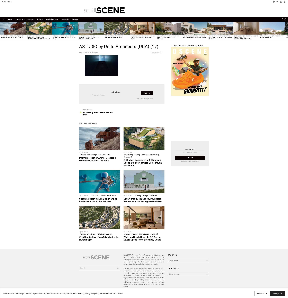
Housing (83, 155)
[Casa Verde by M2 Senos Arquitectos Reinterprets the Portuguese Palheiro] (91, 28)
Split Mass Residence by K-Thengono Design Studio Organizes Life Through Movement (38, 37)
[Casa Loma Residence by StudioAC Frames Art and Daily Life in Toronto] (168, 28)
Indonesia (145, 155)
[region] (144, 293)
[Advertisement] (190, 120)
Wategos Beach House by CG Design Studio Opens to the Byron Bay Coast (142, 37)
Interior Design (92, 155)
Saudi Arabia (111, 196)
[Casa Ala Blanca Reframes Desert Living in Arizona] (272, 28)
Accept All (277, 294)
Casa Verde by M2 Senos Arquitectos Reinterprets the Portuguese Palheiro (89, 37)
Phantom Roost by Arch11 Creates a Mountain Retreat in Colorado (12, 36)
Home (4, 2)
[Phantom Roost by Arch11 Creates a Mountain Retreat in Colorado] (13, 28)
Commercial (19, 19)
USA (109, 155)
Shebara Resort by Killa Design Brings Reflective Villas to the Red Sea (64, 37)
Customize (261, 294)
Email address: (115, 92)
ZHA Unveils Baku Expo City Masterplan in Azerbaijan (114, 36)
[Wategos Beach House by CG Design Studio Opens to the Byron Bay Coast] (142, 28)
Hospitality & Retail (52, 19)
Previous (1, 31)
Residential (65, 19)
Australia (127, 234)
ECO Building (128, 155)
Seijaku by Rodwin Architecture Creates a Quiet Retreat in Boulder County (220, 37)
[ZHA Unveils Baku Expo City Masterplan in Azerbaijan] (117, 28)
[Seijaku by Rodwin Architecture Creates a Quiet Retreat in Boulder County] (220, 28)
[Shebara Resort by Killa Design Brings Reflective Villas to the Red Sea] (65, 28)
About (9, 2)
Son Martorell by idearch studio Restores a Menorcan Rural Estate (194, 36)
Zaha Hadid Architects (105, 234)
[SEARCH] (285, 19)
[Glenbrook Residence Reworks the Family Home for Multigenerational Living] (246, 28)
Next (287, 31)
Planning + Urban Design (88, 234)
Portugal (145, 196)
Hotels (10, 19)
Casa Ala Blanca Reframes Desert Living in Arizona (271, 36)
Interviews (75, 19)
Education (30, 19)
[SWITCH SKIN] (282, 19)
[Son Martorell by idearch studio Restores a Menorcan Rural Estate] (194, 28)
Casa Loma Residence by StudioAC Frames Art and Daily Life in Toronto (168, 37)
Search (118, 268)
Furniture (40, 19)
